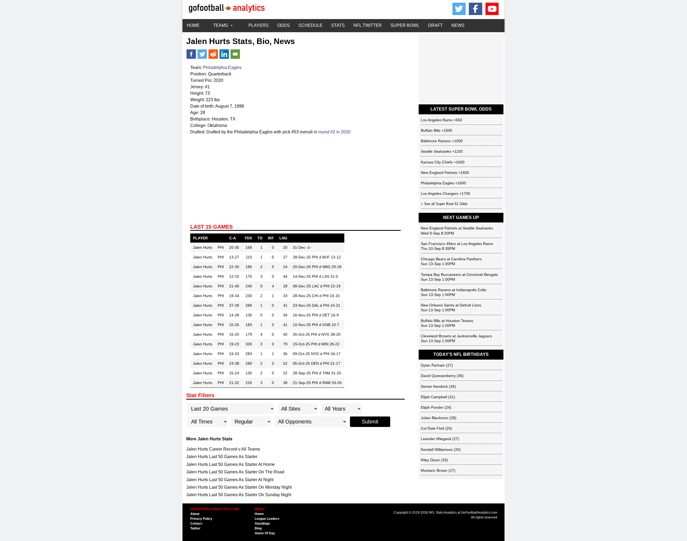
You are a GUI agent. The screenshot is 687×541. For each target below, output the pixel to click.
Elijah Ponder (432, 407)
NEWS (458, 25)
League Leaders (267, 519)
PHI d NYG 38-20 (326, 334)
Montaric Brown (434, 470)
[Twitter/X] (459, 9)
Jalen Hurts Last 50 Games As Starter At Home (230, 464)
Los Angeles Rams (436, 120)
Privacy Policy (201, 519)
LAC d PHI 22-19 (326, 286)
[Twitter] (202, 54)
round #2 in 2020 (334, 132)
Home (259, 514)
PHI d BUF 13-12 (326, 257)
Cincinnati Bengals (482, 274)
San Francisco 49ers (438, 244)
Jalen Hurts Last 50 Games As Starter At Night (229, 479)
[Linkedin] (224, 54)
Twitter (195, 528)
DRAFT (435, 25)
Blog (258, 528)
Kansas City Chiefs (437, 162)
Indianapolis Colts (471, 290)
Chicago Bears (433, 259)
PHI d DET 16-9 (325, 315)
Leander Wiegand (436, 439)
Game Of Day (265, 533)
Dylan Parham (433, 365)
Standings (262, 523)
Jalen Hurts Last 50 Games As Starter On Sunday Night (238, 494)
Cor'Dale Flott (432, 428)
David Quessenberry (438, 376)
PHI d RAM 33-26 (327, 383)
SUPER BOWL (404, 25)
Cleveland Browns (436, 336)
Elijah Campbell (434, 397)
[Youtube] (492, 9)
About (194, 514)
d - (310, 247)
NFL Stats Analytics (443, 512)
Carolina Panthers (466, 259)
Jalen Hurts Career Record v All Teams (223, 449)
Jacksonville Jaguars (474, 336)
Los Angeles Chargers (439, 193)
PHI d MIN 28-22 (325, 344)
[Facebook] (475, 9)
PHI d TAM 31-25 (326, 373)
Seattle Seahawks (436, 151)
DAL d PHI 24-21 (326, 305)
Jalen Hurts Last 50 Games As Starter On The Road (235, 472)
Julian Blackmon (434, 418)
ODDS (283, 25)
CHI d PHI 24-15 (326, 296)
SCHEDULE (310, 25)
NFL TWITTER (367, 25)
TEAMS (220, 25)
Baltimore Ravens (436, 141)
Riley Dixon (430, 460)
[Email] (235, 54)
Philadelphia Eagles (222, 67)
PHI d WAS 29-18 (326, 267)
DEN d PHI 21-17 (325, 363)
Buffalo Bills (430, 130)
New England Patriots (439, 172)
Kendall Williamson (437, 449)
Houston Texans (459, 321)
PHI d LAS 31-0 (325, 276)
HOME (193, 25)
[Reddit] (213, 54)
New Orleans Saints (437, 305)
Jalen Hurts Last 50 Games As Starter (221, 456)
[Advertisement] (295, 175)
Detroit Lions (470, 305)
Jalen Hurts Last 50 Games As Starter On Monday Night (239, 487)
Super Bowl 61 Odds (452, 204)
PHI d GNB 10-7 (325, 325)
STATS (338, 25)
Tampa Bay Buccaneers (441, 274)
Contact (196, 523)
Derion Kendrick (434, 386)
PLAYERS (259, 25)
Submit (370, 422)
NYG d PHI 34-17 (326, 354)
